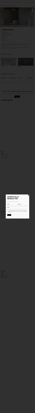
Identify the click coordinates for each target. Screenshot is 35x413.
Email (8, 207)
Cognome (19, 204)
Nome (8, 204)
